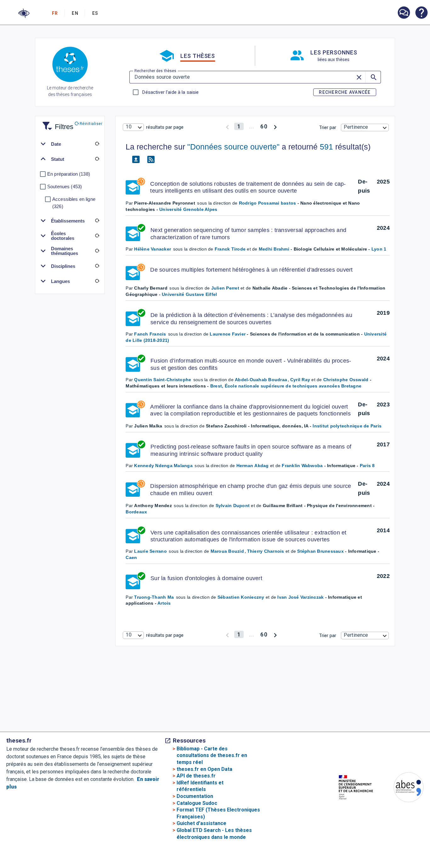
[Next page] (275, 126)
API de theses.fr (196, 776)
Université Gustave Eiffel (189, 294)
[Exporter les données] (135, 159)
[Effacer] (359, 77)
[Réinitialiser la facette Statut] (97, 159)
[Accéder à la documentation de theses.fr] (421, 13)
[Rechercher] (373, 77)
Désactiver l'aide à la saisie (170, 92)
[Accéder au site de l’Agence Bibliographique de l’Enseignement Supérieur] (402, 788)
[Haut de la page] (409, 821)
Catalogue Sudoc (197, 803)
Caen (131, 557)
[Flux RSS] (150, 159)
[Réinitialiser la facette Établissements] (97, 220)
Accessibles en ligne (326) (73, 202)
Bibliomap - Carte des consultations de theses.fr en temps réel (212, 755)
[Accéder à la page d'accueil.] (70, 65)
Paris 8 (367, 465)
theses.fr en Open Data (204, 769)
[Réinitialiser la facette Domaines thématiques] (97, 250)
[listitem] (403, 13)
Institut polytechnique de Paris (347, 425)
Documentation (195, 796)
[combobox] (133, 127)
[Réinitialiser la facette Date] (97, 143)
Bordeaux (136, 511)
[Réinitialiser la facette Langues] (97, 281)
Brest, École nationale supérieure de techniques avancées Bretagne (285, 385)
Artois (164, 603)
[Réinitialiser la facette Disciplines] (97, 266)
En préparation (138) (68, 174)
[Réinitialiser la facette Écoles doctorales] (97, 235)
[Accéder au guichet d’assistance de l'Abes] (403, 13)
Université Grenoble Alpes (188, 209)
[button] (23, 13)
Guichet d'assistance (201, 823)
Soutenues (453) (64, 186)
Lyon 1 (379, 248)
